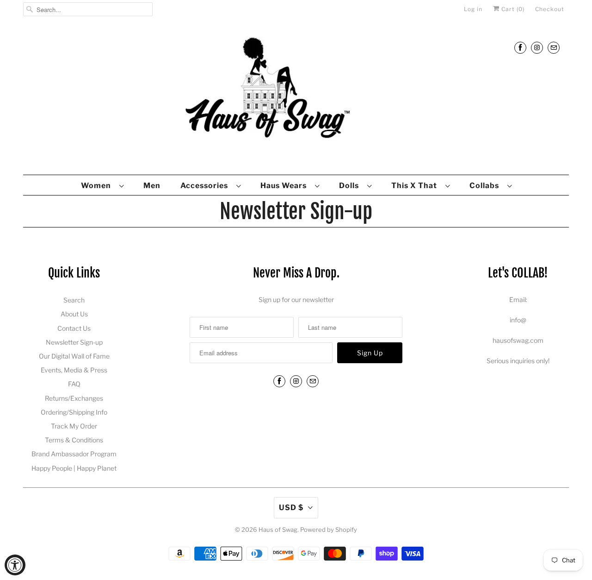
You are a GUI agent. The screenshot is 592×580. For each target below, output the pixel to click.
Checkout (549, 9)
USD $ (291, 507)
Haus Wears (285, 185)
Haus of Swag (278, 529)
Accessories (206, 185)
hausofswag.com (518, 340)
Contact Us (74, 328)
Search (74, 300)
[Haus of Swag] (296, 98)
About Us (74, 314)
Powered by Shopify (328, 529)
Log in (473, 9)
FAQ (74, 384)
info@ (518, 320)
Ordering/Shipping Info (74, 412)
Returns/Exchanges (74, 398)
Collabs (486, 185)
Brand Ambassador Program (74, 454)
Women (98, 185)
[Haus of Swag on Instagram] (537, 47)
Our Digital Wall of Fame (74, 356)
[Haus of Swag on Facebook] (520, 47)
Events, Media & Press (74, 370)
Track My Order (74, 426)
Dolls (351, 185)
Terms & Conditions (74, 440)
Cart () (512, 9)
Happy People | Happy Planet (74, 468)
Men (151, 185)
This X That (416, 185)
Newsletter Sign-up (74, 342)
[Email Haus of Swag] (554, 47)
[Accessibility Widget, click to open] (15, 565)
